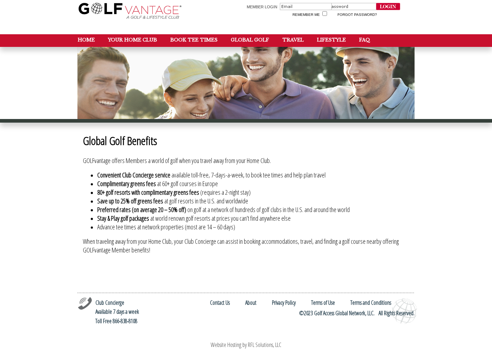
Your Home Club (132, 40)
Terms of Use (323, 303)
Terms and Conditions (370, 303)
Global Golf (250, 40)
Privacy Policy (284, 303)
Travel (293, 40)
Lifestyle (331, 40)
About (250, 303)
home (86, 40)
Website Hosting (226, 345)
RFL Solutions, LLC (264, 345)
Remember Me (306, 15)
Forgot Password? (357, 15)
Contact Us (220, 303)
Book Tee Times (194, 40)
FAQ (364, 40)
